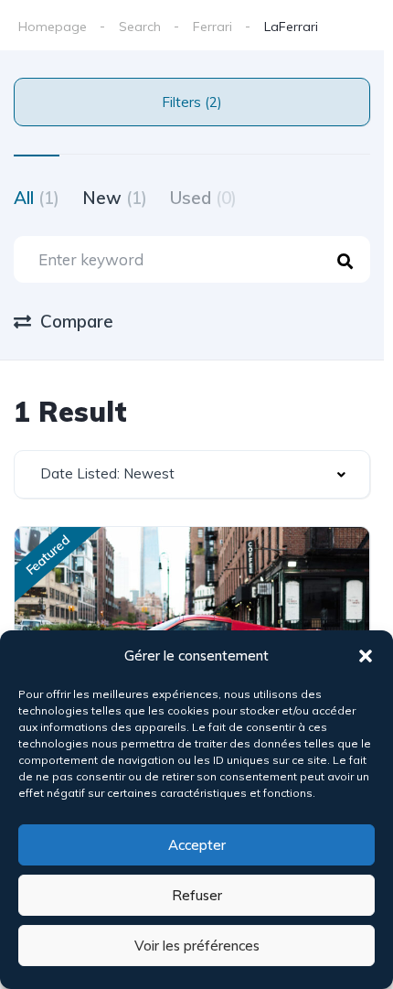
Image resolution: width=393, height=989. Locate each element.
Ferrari (212, 26)
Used (203, 198)
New (114, 198)
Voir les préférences (197, 945)
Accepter (197, 845)
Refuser (197, 895)
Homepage (52, 26)
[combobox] (192, 474)
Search (140, 26)
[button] (365, 656)
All (36, 198)
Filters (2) (192, 102)
